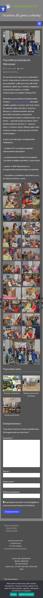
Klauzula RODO (11, 528)
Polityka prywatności (11, 525)
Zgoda (13, 594)
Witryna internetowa (11, 492)
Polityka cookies (11, 531)
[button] (3, 9)
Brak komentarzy (12, 72)
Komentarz (8, 438)
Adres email (8, 482)
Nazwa (6, 471)
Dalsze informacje (26, 594)
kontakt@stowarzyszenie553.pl (15, 548)
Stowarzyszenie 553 (25, 6)
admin (22, 68)
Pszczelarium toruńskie (19, 102)
